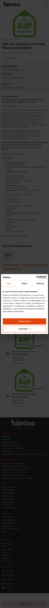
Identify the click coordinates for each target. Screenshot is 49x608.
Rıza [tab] (8, 283)
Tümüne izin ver (24, 321)
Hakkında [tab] (40, 283)
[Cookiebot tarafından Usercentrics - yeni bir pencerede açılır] (36, 277)
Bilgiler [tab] (24, 283)
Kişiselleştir (23, 329)
